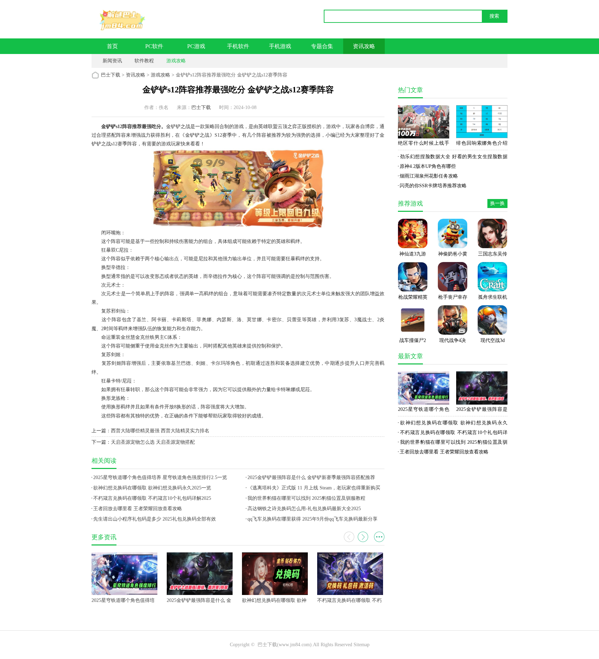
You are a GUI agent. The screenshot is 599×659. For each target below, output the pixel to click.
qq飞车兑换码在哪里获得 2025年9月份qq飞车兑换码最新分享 (312, 519)
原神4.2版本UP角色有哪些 (428, 166)
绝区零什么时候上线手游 (423, 144)
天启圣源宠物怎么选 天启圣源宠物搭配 (153, 442)
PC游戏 (196, 46)
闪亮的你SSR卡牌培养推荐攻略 (433, 185)
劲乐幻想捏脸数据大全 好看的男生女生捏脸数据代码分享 (452, 158)
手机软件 (238, 46)
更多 (379, 537)
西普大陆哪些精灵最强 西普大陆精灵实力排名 (160, 430)
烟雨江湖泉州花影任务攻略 (429, 176)
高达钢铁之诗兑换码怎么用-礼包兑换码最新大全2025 (304, 508)
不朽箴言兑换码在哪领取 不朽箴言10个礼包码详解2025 (152, 498)
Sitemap (362, 644)
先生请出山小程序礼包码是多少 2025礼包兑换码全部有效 (154, 519)
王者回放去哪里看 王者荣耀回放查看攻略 (137, 508)
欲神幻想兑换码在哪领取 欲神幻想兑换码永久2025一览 (152, 487)
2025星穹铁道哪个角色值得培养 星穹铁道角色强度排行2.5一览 (160, 477)
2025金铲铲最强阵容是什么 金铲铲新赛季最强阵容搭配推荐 (311, 477)
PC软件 (154, 46)
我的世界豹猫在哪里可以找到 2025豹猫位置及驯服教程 (306, 498)
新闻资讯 (112, 60)
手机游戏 (280, 46)
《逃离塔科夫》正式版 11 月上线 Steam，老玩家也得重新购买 (314, 487)
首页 (112, 46)
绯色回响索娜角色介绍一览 (481, 144)
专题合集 (322, 46)
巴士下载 (110, 75)
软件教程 (144, 60)
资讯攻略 (364, 46)
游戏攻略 (176, 60)
